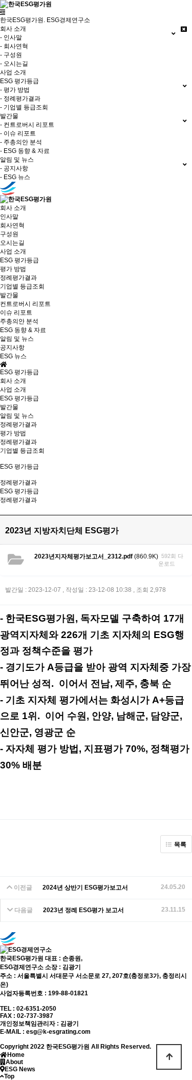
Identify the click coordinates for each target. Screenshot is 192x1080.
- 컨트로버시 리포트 (27, 124)
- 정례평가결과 (20, 98)
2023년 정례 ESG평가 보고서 (83, 910)
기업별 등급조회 (22, 286)
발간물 (9, 407)
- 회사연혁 (14, 46)
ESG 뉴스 (13, 356)
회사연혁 (12, 225)
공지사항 (12, 347)
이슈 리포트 (16, 312)
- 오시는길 (14, 63)
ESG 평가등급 (19, 398)
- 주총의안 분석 (21, 142)
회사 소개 (13, 380)
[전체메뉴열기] (3, 12)
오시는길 (12, 242)
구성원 (9, 234)
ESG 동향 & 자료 (23, 330)
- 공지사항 (14, 168)
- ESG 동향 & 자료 (25, 151)
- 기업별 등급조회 (24, 107)
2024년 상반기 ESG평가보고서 (85, 887)
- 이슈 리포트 (18, 133)
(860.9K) (96, 556)
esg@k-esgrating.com (58, 1031)
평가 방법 (13, 269)
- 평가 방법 (15, 89)
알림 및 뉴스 (17, 415)
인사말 (9, 216)
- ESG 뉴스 (15, 177)
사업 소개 (13, 72)
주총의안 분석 (19, 321)
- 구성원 (11, 55)
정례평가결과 (18, 277)
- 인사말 (11, 37)
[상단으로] (169, 1057)
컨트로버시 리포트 (25, 303)
